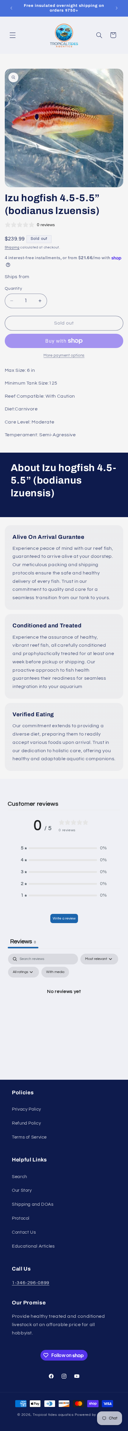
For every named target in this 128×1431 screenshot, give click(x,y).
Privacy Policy (26, 1109)
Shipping (12, 247)
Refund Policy (26, 1123)
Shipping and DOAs (33, 1204)
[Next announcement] (116, 8)
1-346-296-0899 (30, 1282)
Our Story (22, 1190)
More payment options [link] (64, 356)
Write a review (64, 918)
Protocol (20, 1218)
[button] (12, 35)
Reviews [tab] (23, 941)
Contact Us (24, 1232)
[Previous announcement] (11, 8)
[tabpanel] (64, 1004)
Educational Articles (33, 1246)
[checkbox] (55, 972)
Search (19, 1177)
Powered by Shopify (93, 1414)
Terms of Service (29, 1137)
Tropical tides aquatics (53, 1414)
